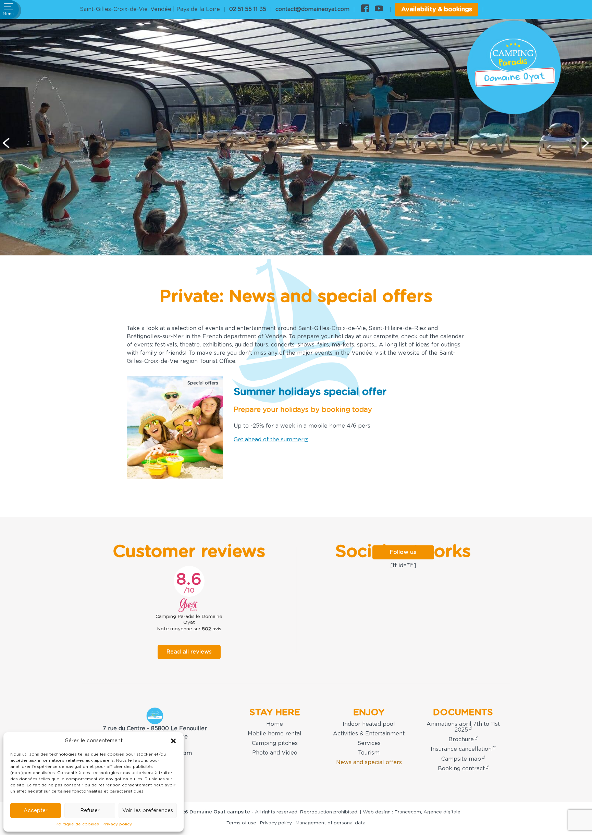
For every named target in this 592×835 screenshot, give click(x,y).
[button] (173, 740)
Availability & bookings (436, 10)
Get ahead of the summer (269, 439)
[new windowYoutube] (379, 9)
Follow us (403, 552)
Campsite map (461, 759)
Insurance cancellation (461, 749)
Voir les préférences (147, 810)
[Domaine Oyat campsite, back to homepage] (514, 67)
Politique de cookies (77, 824)
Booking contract (461, 768)
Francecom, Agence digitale (427, 812)
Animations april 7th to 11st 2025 (463, 726)
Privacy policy (117, 824)
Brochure (461, 739)
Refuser (90, 810)
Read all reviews (189, 652)
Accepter (36, 810)
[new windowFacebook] (365, 9)
